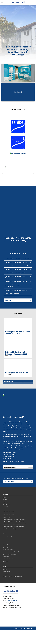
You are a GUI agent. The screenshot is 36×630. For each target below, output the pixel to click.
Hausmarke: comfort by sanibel (11, 552)
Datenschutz (6, 571)
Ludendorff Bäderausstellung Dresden (13, 521)
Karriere (5, 499)
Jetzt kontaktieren (10, 481)
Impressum (6, 574)
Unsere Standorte (7, 537)
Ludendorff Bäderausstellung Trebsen (13, 526)
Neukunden (6, 545)
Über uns (5, 502)
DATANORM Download (9, 559)
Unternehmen (6, 504)
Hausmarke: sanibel (8, 549)
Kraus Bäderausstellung (9, 528)
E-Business (6, 556)
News (4, 497)
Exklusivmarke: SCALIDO (9, 554)
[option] (18, 173)
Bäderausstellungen (8, 511)
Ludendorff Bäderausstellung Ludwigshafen (15, 524)
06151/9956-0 (12, 601)
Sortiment (5, 547)
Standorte (5, 534)
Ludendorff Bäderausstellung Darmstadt (14, 519)
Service (5, 542)
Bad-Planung (6, 517)
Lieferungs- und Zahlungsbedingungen (13, 576)
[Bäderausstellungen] (18, 82)
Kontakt (8, 300)
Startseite (5, 494)
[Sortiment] (18, 101)
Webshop (5, 561)
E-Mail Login (6, 506)
